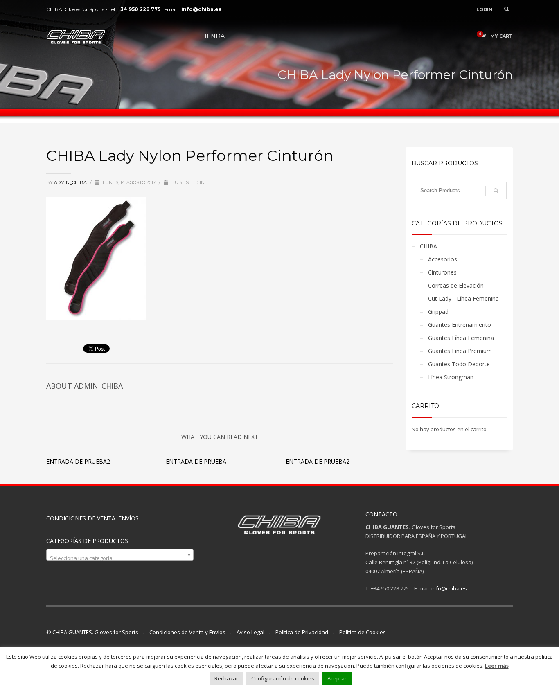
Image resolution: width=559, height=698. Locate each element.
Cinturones (442, 272)
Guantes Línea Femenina (461, 338)
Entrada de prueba (196, 461)
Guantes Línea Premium (460, 351)
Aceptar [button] (337, 678)
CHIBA (428, 246)
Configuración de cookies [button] (282, 678)
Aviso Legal (250, 632)
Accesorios (442, 259)
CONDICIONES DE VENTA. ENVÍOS (92, 518)
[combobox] (120, 555)
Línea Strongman (450, 377)
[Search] (496, 190)
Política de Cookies (362, 632)
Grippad (438, 311)
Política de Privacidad (301, 632)
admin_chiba (71, 182)
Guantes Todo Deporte (459, 364)
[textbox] (120, 557)
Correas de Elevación (456, 285)
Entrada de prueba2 (78, 461)
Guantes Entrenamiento (459, 325)
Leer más (497, 665)
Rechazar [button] (226, 678)
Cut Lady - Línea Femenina (463, 298)
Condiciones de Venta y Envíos (187, 632)
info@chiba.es (449, 588)
